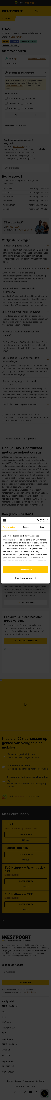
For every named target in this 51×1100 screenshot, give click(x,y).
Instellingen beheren (24, 578)
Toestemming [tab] (9, 527)
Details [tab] (26, 527)
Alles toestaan (25, 570)
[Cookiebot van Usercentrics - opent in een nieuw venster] (37, 520)
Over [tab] (42, 527)
